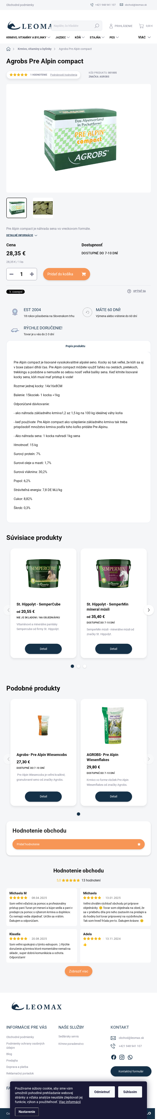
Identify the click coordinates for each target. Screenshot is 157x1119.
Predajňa (12, 1060)
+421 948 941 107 (130, 1046)
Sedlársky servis (68, 1036)
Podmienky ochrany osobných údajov (25, 1045)
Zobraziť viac (78, 971)
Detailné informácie (19, 235)
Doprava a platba (17, 1067)
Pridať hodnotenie (28, 844)
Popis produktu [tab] (75, 346)
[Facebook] (114, 1056)
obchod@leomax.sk (131, 1037)
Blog (9, 1054)
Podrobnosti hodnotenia (63, 74)
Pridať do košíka (60, 274)
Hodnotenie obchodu (78, 871)
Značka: (99, 76)
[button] (72, 666)
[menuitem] (28, 37)
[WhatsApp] (130, 1056)
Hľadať (96, 25)
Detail (43, 648)
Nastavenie (27, 1112)
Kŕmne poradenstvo (71, 1043)
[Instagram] (122, 1056)
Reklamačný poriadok (20, 1073)
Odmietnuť (102, 1092)
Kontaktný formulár (131, 1071)
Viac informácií (70, 1102)
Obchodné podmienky (20, 5)
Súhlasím (130, 1092)
